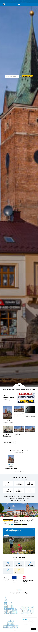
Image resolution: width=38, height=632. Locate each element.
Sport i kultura (27, 498)
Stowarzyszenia (28, 389)
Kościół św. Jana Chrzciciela (10, 615)
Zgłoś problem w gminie (19, 572)
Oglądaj (6, 534)
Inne (26, 500)
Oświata (33, 389)
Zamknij (33, 629)
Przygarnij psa (7, 565)
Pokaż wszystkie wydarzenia (19, 471)
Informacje (13, 389)
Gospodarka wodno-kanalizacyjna (17, 500)
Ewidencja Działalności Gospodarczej (28, 496)
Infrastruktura (12, 496)
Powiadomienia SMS (7, 572)
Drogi (18, 496)
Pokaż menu (4, 4)
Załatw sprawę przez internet (27, 76)
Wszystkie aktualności (7, 389)
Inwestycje (23, 389)
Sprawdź (15, 582)
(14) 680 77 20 (17, 2)
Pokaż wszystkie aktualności (9, 442)
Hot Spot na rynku (19, 565)
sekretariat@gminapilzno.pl (25, 2)
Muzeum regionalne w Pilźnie (27, 615)
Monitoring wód (30, 565)
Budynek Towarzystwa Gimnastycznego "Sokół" (10, 630)
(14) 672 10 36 (12, 2)
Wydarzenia (18, 389)
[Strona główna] (19, 4)
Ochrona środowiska (13, 498)
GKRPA (6, 496)
